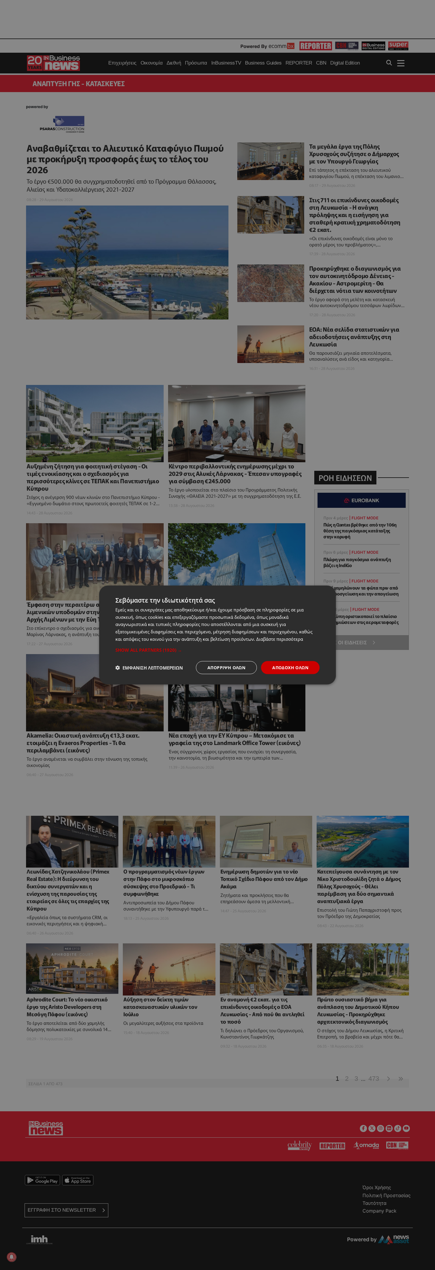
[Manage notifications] (11, 1257)
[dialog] (217, 635)
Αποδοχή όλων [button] (290, 667)
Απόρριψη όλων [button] (226, 667)
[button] (217, 649)
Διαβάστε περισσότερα (279, 639)
